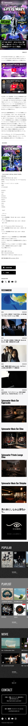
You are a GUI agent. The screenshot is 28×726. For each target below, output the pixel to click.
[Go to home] (6, 2)
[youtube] (12, 282)
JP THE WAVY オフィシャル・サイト (10, 258)
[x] (6, 282)
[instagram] (16, 282)
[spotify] (2, 282)
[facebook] (9, 282)
